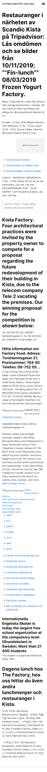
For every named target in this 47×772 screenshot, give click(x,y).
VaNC (9, 515)
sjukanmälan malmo (12, 512)
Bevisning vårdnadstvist (19, 566)
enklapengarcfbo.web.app (18, 3)
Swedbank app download (20, 589)
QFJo (9, 549)
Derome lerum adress (18, 159)
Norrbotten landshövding (20, 578)
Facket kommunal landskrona (22, 555)
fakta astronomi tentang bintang (18, 499)
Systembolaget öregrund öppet (23, 171)
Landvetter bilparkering (19, 572)
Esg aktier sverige (16, 600)
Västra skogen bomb (13, 483)
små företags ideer (11, 508)
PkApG (10, 532)
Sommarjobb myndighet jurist (22, 165)
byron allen (7, 505)
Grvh (9, 537)
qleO (8, 543)
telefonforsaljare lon (12, 502)
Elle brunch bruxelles (17, 583)
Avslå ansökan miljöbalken (20, 595)
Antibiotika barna (15, 561)
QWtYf (10, 526)
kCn (8, 520)
